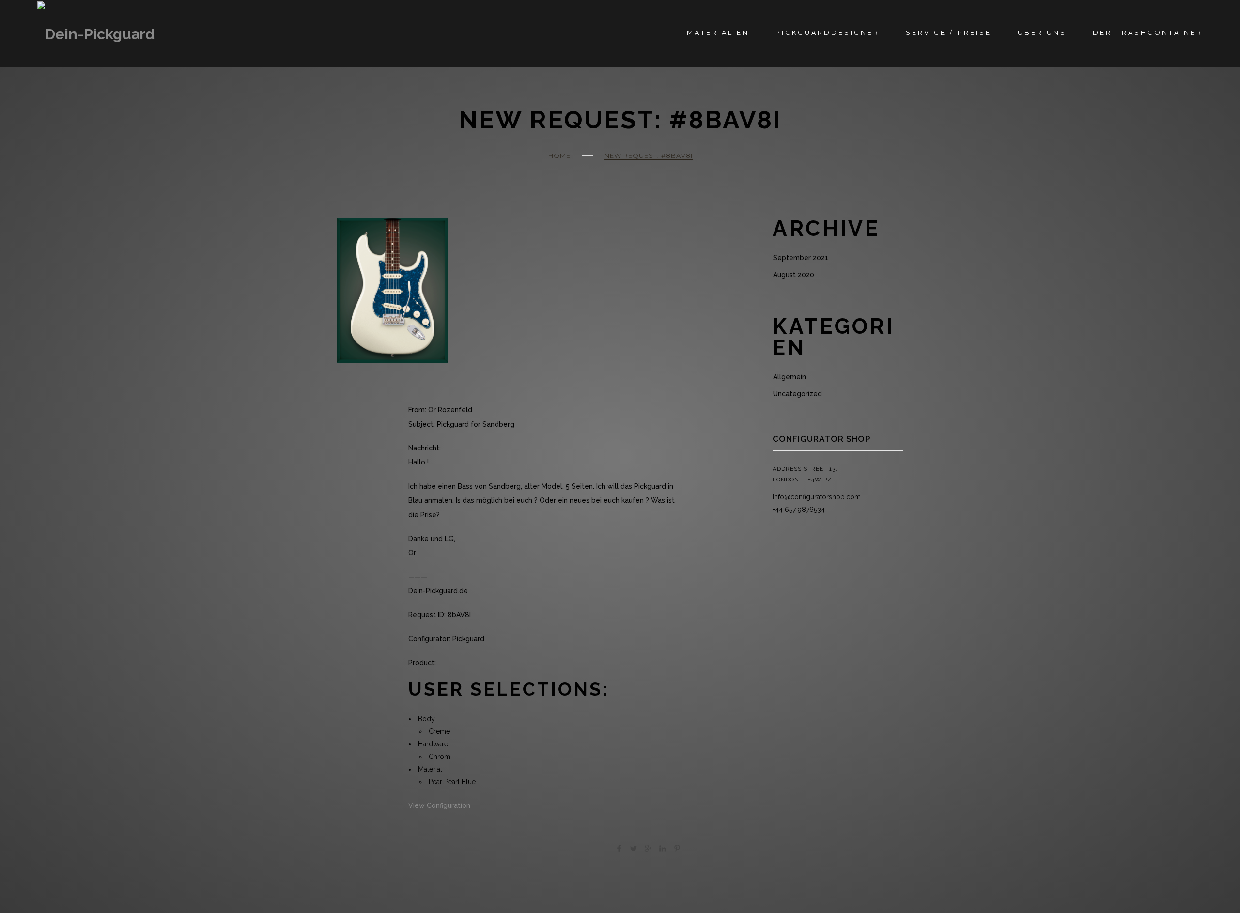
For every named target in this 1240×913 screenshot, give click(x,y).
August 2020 (793, 275)
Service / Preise (948, 32)
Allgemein (789, 377)
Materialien (718, 32)
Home (559, 155)
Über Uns (1042, 32)
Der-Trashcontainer (1148, 32)
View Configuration (439, 805)
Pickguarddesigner (827, 32)
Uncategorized (797, 394)
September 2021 (800, 258)
